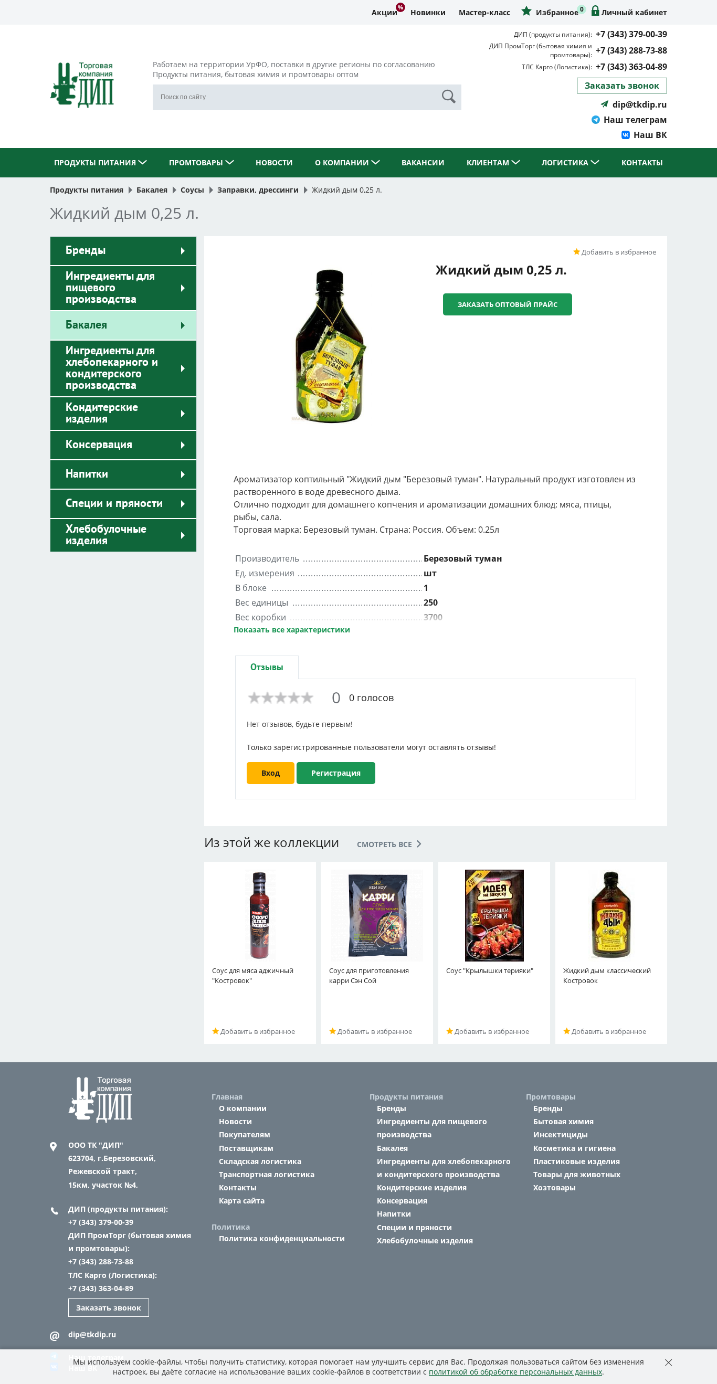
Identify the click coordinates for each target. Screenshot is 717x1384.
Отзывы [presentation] (266, 667)
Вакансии (423, 162)
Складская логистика (260, 1161)
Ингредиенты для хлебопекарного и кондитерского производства (112, 368)
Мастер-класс (484, 12)
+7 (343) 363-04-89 (631, 66)
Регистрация (336, 773)
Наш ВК (650, 135)
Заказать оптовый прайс (507, 304)
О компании (343, 162)
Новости (274, 162)
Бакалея (86, 325)
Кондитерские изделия (102, 413)
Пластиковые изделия (576, 1161)
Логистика (566, 162)
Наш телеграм (635, 119)
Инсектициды (560, 1134)
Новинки (428, 12)
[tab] (267, 667)
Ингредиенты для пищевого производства (110, 287)
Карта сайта (242, 1201)
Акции (384, 12)
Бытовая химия (563, 1121)
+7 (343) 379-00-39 (631, 34)
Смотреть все (385, 844)
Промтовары (197, 162)
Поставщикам (246, 1148)
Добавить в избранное (618, 252)
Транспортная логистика (266, 1174)
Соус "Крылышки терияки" (489, 970)
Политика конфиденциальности (282, 1238)
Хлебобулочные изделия (106, 534)
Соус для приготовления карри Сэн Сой (369, 975)
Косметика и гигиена (574, 1148)
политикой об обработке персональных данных (515, 1372)
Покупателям (244, 1134)
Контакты (642, 162)
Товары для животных (576, 1174)
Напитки (87, 474)
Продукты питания (96, 162)
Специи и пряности (114, 503)
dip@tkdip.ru (640, 104)
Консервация (99, 444)
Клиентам (489, 162)
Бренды (86, 250)
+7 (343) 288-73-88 (631, 50)
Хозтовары (554, 1187)
